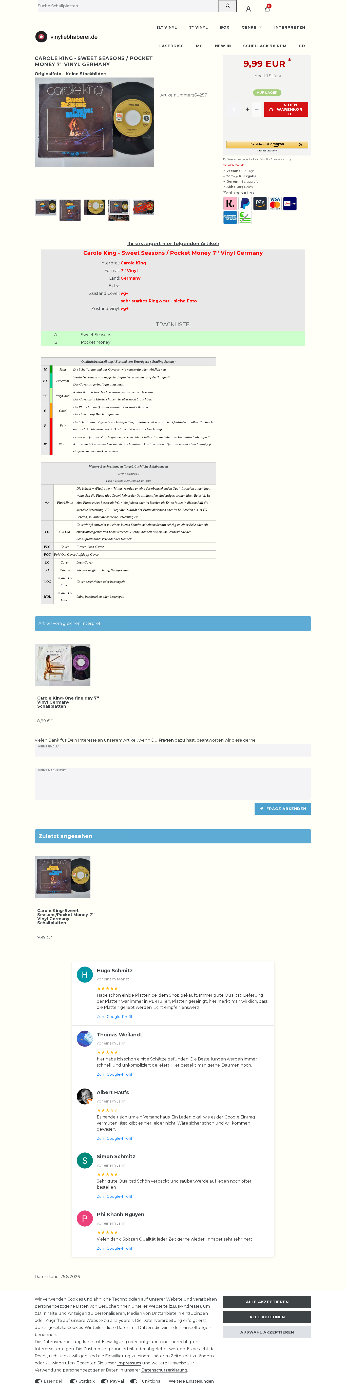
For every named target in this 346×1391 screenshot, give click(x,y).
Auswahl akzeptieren (267, 1332)
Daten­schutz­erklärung (164, 1370)
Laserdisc (171, 46)
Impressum (129, 1363)
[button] (267, 146)
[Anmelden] (249, 9)
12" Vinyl (167, 27)
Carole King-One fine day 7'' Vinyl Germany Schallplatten (68, 702)
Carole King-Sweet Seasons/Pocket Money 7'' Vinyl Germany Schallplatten (65, 917)
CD (302, 46)
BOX (224, 27)
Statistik (87, 1381)
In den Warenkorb (289, 109)
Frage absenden (286, 808)
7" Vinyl (198, 27)
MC (199, 46)
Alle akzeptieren (267, 1302)
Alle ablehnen (267, 1317)
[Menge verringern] (256, 109)
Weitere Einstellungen (191, 1381)
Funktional (150, 1381)
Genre (250, 27)
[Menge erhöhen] (247, 109)
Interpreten (289, 27)
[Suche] (227, 6)
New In (223, 46)
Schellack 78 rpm (265, 46)
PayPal (117, 1381)
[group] (62, 665)
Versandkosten (233, 164)
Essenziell (54, 1381)
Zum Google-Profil (114, 1016)
